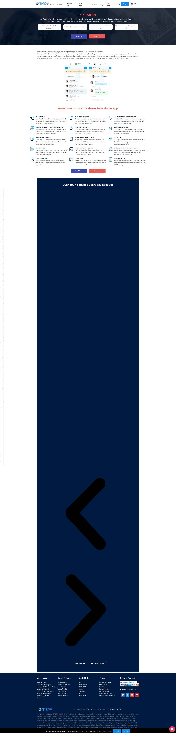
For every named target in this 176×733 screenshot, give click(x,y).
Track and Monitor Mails (45, 691)
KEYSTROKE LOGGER (42, 158)
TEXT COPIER (79, 158)
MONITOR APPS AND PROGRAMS (84, 137)
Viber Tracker (62, 691)
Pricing (80, 689)
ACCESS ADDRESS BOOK (121, 127)
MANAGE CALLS (40, 117)
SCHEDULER (117, 137)
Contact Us (103, 685)
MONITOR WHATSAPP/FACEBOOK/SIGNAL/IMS (49, 127)
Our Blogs (81, 691)
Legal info (102, 687)
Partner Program (105, 682)
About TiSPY (82, 682)
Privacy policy (104, 689)
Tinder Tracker (63, 696)
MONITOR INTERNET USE (43, 137)
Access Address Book (44, 689)
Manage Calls (41, 682)
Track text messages (44, 685)
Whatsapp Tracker (64, 682)
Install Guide (82, 684)
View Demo (82, 687)
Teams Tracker (62, 689)
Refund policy (104, 691)
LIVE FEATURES (40, 148)
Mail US (118, 709)
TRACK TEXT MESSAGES (82, 117)
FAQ (79, 693)
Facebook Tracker (64, 685)
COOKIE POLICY (107, 731)
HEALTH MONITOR (119, 158)
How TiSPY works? (105, 693)
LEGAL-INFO (111, 709)
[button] (118, 3)
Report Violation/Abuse (107, 696)
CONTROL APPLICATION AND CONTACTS (126, 148)
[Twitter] (127, 695)
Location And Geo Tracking (46, 687)
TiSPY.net (90, 709)
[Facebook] (123, 695)
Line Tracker (62, 693)
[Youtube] (137, 695)
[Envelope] (132, 695)
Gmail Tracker (62, 687)
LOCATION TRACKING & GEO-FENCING (125, 117)
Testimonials (82, 695)
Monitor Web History (44, 693)
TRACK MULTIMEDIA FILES (82, 127)
